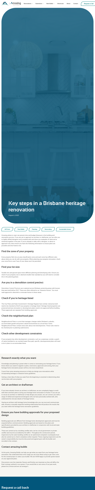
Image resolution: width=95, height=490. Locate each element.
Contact (75, 3)
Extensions (39, 3)
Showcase (60, 3)
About (68, 3)
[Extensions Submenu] (43, 3)
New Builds (49, 3)
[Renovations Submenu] (32, 3)
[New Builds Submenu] (54, 3)
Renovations (27, 3)
